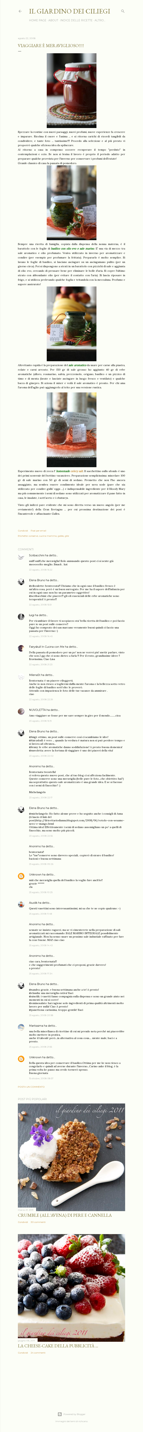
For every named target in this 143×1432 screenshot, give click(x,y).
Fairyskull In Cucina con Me (46, 646)
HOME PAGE (37, 20)
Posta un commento (31, 1086)
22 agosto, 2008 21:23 (41, 664)
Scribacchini (36, 555)
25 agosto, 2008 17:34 (41, 973)
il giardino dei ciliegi (69, 11)
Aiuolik (33, 902)
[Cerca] (123, 10)
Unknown (35, 874)
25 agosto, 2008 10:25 (41, 892)
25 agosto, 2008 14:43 (41, 945)
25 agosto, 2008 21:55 (40, 1046)
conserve (33, 535)
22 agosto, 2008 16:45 (41, 636)
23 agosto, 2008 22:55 (41, 835)
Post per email (38, 530)
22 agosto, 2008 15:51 (40, 604)
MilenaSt (34, 675)
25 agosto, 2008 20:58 (41, 1015)
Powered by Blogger (74, 1414)
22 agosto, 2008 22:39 (41, 699)
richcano (83, 1421)
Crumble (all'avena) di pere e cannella (65, 1215)
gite (67, 535)
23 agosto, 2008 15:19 (40, 720)
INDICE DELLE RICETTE (76, 20)
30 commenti (38, 1222)
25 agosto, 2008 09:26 (41, 864)
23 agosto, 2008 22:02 (41, 755)
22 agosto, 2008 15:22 (40, 569)
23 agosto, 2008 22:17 (41, 797)
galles (61, 535)
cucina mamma (48, 535)
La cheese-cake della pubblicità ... (58, 1346)
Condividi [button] (23, 530)
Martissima (36, 1025)
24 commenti (38, 1352)
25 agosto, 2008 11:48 (40, 913)
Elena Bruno (37, 580)
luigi (31, 615)
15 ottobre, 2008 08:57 (41, 1078)
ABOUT (53, 20)
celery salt (77, 471)
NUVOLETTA (37, 710)
